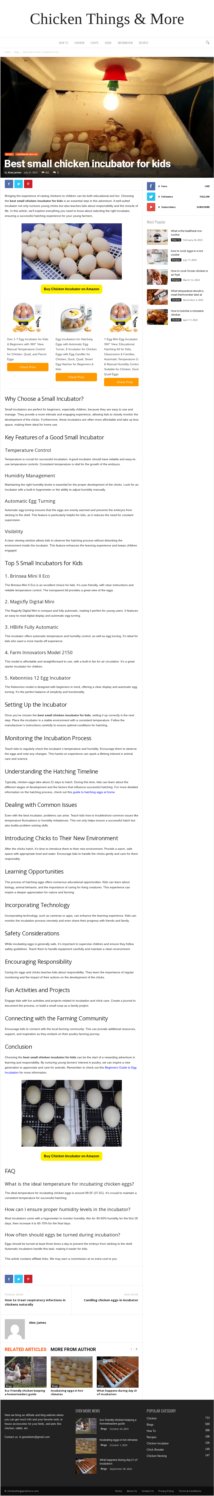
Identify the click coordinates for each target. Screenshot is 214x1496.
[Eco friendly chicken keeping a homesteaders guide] (26, 1372)
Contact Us (148, 1490)
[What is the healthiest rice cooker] (157, 237)
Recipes (143, 42)
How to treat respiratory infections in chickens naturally (35, 1302)
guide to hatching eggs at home (94, 792)
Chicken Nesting (157, 1455)
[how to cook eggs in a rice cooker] (157, 257)
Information (125, 42)
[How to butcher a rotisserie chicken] (157, 317)
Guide (108, 42)
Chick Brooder (155, 1449)
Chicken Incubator (27, 154)
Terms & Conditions (190, 1490)
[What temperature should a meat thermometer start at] (157, 297)
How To (63, 42)
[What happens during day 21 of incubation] (118, 1372)
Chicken (79, 42)
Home (7, 52)
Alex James (14, 172)
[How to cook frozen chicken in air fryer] (157, 277)
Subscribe (203, 207)
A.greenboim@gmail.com (34, 1437)
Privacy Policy (166, 1490)
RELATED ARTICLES (25, 1349)
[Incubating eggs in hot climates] (72, 1372)
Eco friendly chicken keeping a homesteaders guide (25, 1392)
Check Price (28, 367)
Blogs (16, 52)
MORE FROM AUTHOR (73, 1349)
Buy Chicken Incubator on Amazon (71, 289)
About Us (132, 1490)
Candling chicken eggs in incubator (111, 1300)
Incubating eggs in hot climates (67, 1392)
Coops (94, 42)
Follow (205, 196)
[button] (207, 42)
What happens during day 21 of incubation (117, 1392)
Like (207, 186)
